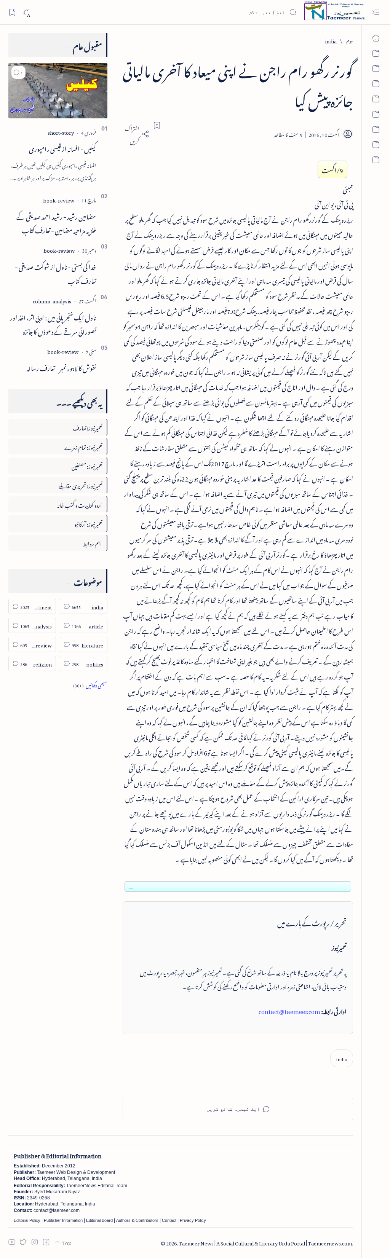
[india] (341, 1058)
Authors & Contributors (137, 1220)
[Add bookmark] (157, 125)
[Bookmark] (12, 12)
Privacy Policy (193, 1220)
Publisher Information (63, 1220)
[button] (18, 72)
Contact (169, 1220)
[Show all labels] (90, 684)
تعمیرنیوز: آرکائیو (88, 523)
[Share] (136, 134)
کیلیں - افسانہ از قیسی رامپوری (62, 148)
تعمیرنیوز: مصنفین (87, 465)
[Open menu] (375, 12)
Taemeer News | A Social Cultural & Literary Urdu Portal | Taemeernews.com (265, 1242)
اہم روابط (92, 542)
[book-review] (58, 199)
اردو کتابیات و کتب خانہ (79, 504)
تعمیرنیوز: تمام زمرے (83, 446)
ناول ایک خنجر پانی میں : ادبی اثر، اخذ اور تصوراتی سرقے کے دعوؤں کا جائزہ (53, 323)
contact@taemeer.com (289, 1010)
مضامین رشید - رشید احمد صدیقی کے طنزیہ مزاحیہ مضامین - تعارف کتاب (56, 222)
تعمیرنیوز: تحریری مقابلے (80, 484)
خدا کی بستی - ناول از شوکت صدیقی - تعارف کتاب (55, 273)
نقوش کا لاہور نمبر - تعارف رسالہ (61, 367)
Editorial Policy (27, 1220)
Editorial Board (99, 1220)
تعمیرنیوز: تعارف (87, 427)
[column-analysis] (52, 300)
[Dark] (26, 12)
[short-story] (61, 131)
